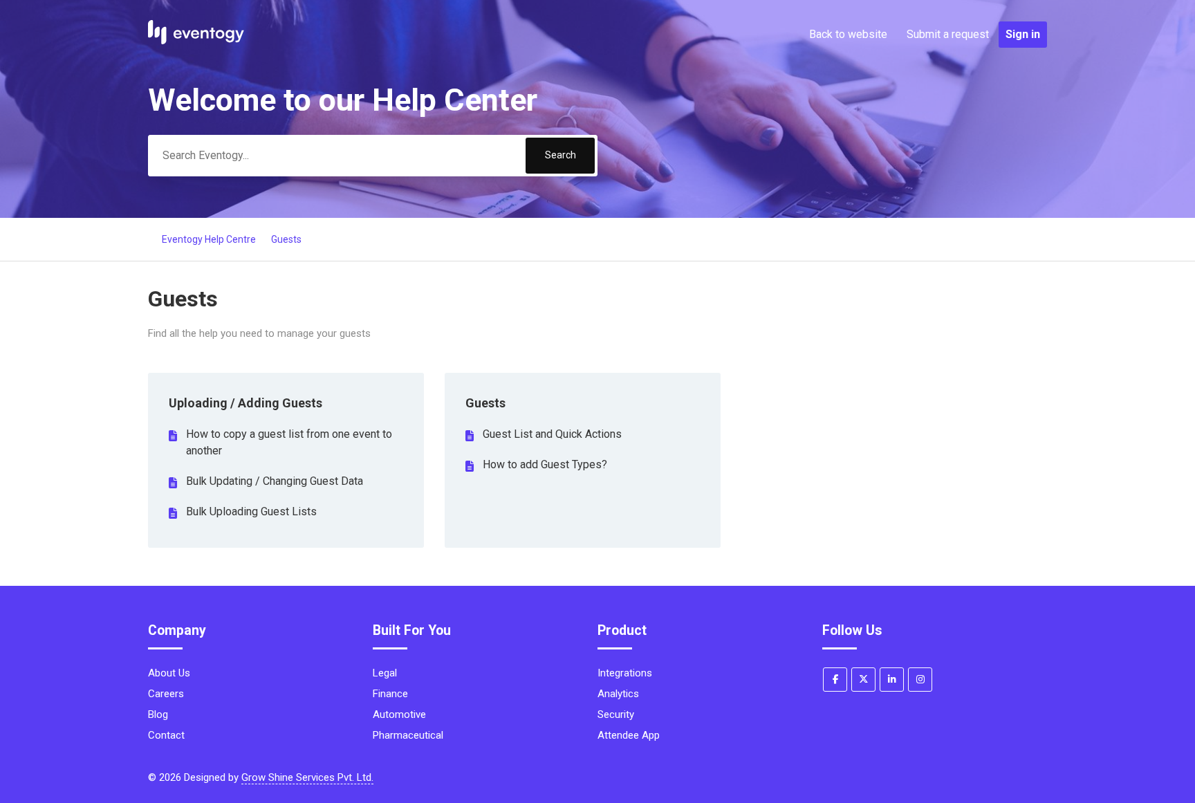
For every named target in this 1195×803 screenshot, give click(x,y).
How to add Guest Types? (545, 464)
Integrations (625, 673)
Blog (158, 714)
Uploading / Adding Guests (245, 403)
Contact (166, 735)
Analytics (618, 693)
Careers (166, 693)
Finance (390, 693)
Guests (286, 239)
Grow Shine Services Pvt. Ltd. (307, 777)
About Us (169, 673)
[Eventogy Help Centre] (196, 41)
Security (616, 714)
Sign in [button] (1023, 34)
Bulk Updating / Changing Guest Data (274, 481)
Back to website (848, 34)
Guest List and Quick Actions (552, 434)
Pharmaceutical (408, 735)
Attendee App (629, 735)
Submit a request (948, 34)
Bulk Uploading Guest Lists (251, 511)
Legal (385, 673)
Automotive (399, 714)
